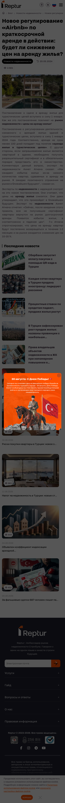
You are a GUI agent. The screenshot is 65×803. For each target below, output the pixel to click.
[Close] (59, 375)
